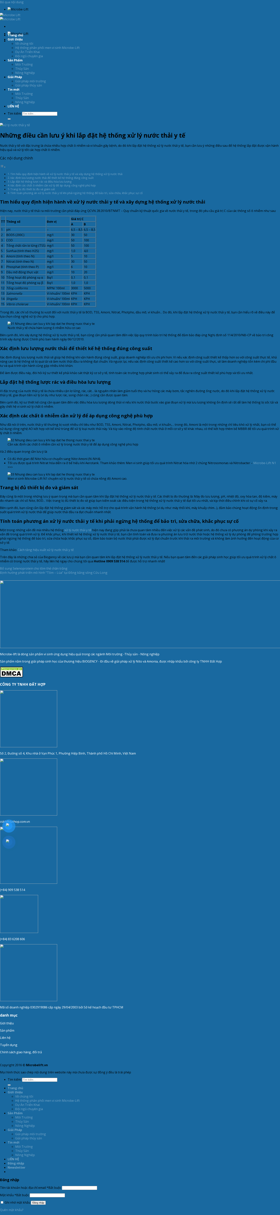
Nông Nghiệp (25, 73)
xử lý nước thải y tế (77, 530)
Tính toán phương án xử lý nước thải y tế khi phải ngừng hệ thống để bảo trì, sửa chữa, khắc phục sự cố (76, 193)
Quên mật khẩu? (11, 1210)
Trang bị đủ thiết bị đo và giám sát (32, 189)
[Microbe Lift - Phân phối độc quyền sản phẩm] (10, 17)
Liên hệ (5, 1038)
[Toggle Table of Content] (3, 167)
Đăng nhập (38, 1202)
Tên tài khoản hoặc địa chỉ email (30, 1188)
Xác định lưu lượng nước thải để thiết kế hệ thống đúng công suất (52, 178)
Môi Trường (24, 64)
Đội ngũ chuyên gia (29, 56)
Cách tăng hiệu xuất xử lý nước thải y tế (46, 550)
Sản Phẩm (15, 60)
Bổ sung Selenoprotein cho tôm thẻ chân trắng (33, 568)
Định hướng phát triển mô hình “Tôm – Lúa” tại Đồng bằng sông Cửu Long (53, 573)
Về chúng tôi (24, 43)
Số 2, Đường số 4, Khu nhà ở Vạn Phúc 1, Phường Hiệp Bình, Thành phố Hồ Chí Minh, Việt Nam (68, 753)
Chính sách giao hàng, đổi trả (21, 1052)
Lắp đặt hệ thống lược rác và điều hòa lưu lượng (41, 181)
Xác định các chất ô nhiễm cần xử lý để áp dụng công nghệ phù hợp (53, 185)
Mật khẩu (14, 1195)
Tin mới (13, 89)
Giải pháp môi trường (30, 81)
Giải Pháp (15, 77)
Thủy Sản (22, 69)
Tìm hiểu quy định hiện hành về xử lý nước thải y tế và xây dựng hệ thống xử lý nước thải (66, 174)
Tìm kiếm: (14, 113)
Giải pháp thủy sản (28, 85)
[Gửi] (9, 119)
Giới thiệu (7, 1023)
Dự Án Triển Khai (27, 52)
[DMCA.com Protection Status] (11, 676)
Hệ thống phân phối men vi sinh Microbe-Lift (47, 48)
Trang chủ (15, 35)
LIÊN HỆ (13, 106)
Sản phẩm (7, 1030)
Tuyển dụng (8, 1045)
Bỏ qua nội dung (12, 2)
